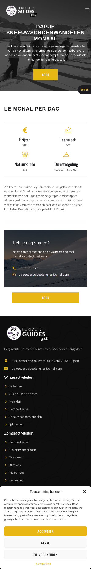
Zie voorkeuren (45, 554)
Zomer (85, 89)
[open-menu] (86, 9)
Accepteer (45, 531)
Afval (45, 543)
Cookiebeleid (43, 564)
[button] (85, 492)
